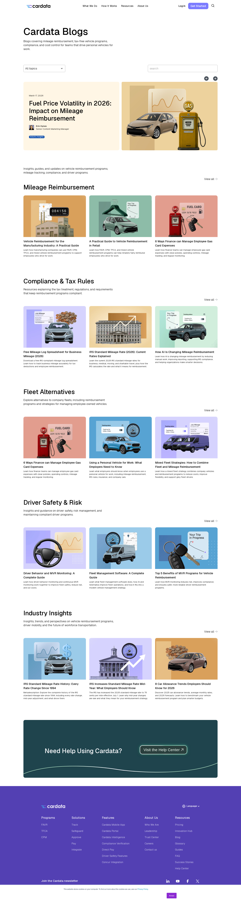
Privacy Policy (143, 889)
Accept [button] (171, 895)
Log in (181, 6)
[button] (88, 5)
